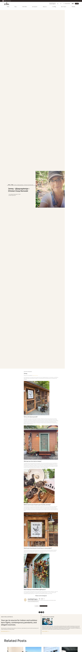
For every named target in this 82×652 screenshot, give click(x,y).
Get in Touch (63, 6)
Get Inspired (34, 6)
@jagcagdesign (35, 375)
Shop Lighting (44, 631)
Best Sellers (25, 6)
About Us (44, 6)
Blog (12, 184)
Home (8, 6)
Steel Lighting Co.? (41, 589)
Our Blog (54, 6)
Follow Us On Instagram (41, 595)
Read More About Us (5, 631)
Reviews (73, 6)
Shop (15, 6)
